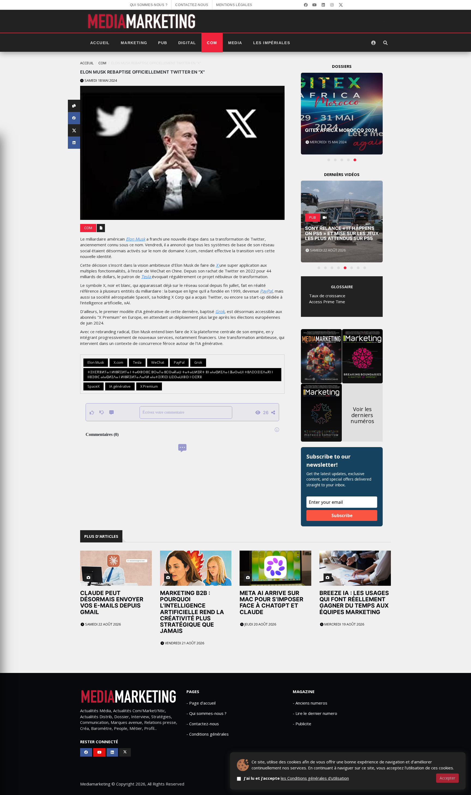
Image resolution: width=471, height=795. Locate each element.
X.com (118, 362)
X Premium (149, 386)
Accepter (447, 778)
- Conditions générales (207, 734)
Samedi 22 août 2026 (102, 624)
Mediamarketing (95, 784)
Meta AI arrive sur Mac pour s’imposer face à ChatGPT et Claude (271, 602)
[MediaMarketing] (142, 21)
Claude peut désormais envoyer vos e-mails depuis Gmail (111, 602)
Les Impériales (271, 43)
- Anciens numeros (310, 703)
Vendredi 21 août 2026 (184, 643)
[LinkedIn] (323, 5)
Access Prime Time (327, 301)
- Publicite (302, 723)
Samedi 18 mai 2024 (100, 80)
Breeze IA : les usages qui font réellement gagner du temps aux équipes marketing (354, 602)
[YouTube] (314, 5)
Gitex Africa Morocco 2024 (341, 130)
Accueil (100, 43)
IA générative (120, 386)
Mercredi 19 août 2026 (344, 624)
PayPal (266, 291)
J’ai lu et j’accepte (296, 778)
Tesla (146, 276)
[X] (341, 5)
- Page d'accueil (201, 703)
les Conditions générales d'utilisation (315, 778)
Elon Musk (135, 239)
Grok (220, 311)
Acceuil (86, 63)
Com (212, 43)
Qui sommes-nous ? (149, 5)
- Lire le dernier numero (315, 713)
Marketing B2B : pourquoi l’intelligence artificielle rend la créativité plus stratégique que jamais (192, 612)
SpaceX (93, 386)
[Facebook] (306, 5)
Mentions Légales (234, 5)
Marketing (134, 43)
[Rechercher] (385, 42)
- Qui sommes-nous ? (206, 713)
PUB (162, 43)
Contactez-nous (191, 5)
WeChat (157, 362)
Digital (187, 43)
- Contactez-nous (202, 723)
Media (235, 43)
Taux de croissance (327, 295)
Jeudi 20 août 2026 (260, 624)
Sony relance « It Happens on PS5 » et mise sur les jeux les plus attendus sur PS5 (342, 233)
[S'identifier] (373, 42)
